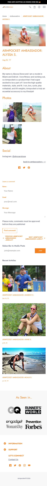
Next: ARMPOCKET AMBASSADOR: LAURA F (34, 238)
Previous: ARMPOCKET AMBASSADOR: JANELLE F (14, 238)
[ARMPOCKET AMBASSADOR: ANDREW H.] (24, 278)
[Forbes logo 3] (33, 427)
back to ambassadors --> (34, 162)
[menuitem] (30, 7)
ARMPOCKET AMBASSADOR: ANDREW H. (18, 295)
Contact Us (13, 459)
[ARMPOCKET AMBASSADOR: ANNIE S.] (24, 319)
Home (4, 16)
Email (4, 197)
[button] (30, 7)
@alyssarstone (19, 156)
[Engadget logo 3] (14, 421)
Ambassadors (15, 16)
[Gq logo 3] (14, 410)
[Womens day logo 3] (14, 427)
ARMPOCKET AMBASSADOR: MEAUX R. (17, 377)
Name (4, 186)
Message (5, 208)
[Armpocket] (7, 7)
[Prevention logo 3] (33, 421)
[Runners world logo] (33, 410)
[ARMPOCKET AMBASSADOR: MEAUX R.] (24, 361)
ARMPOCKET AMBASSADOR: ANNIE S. (16, 339)
